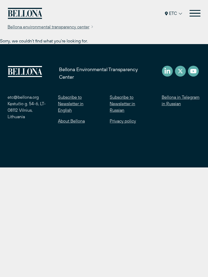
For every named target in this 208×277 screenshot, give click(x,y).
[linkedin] (167, 71)
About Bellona (71, 120)
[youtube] (193, 71)
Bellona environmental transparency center (48, 26)
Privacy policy (123, 120)
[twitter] (180, 71)
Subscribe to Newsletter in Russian (122, 104)
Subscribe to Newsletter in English (70, 104)
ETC (173, 13)
